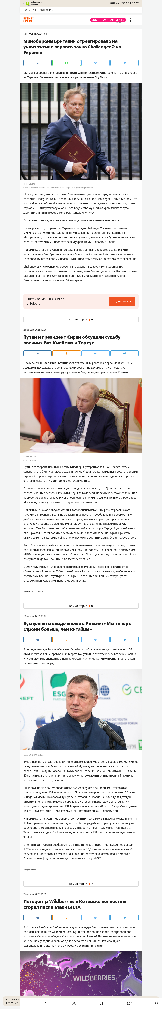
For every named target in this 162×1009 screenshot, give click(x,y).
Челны (26, 10)
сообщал (58, 844)
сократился (125, 818)
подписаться (122, 301)
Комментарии (81, 319)
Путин (39, 592)
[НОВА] (107, 20)
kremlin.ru (33, 460)
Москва (44, 10)
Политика (28, 592)
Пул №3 (88, 212)
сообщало (115, 249)
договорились (80, 510)
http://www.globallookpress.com (79, 188)
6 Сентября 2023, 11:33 (35, 34)
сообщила (113, 941)
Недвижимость (30, 870)
